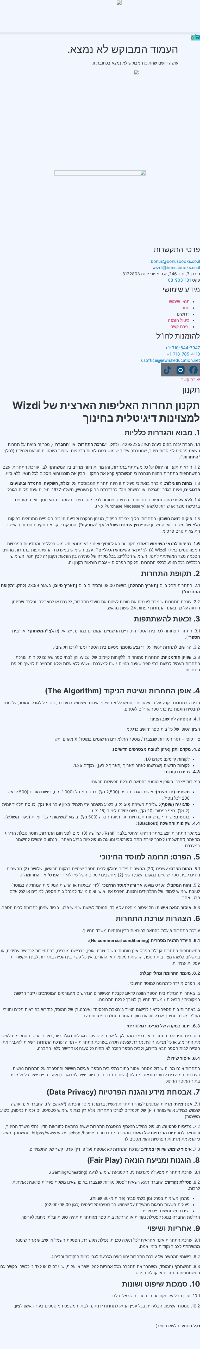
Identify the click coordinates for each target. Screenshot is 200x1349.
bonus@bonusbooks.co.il (175, 261)
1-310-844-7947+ (182, 347)
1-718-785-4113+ (183, 354)
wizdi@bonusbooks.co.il (176, 267)
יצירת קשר (190, 379)
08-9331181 (179, 280)
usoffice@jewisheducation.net (170, 360)
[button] (100, 33)
